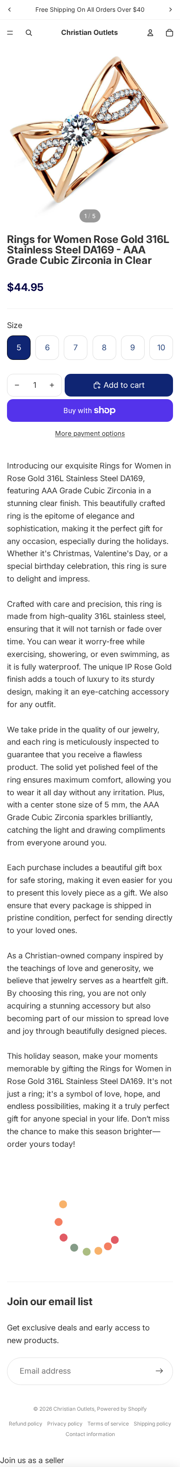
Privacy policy (65, 1423)
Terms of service (108, 1423)
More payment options (90, 433)
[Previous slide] (9, 9)
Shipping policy (152, 1423)
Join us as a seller (32, 1460)
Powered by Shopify (122, 1408)
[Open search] (28, 32)
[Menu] (10, 33)
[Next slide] (170, 9)
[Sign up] (159, 1371)
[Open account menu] (150, 32)
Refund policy (25, 1423)
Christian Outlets (73, 1408)
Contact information (90, 1434)
